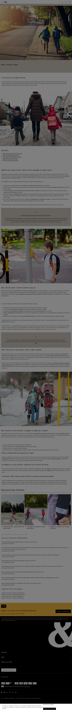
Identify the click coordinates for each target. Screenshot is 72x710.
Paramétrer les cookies (48, 704)
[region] (36, 707)
